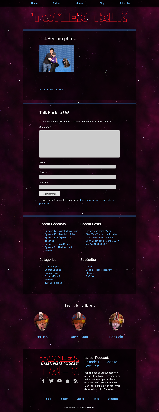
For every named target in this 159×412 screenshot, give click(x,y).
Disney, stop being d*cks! (98, 231)
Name (43, 162)
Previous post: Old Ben (51, 89)
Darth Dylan (79, 337)
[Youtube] (59, 382)
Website (43, 182)
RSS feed (90, 276)
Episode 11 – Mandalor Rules (60, 234)
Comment (45, 127)
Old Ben (42, 337)
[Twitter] (51, 382)
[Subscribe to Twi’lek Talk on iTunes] (67, 382)
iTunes (89, 266)
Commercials (52, 273)
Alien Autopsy (52, 266)
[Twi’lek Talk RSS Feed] (75, 382)
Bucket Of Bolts (53, 269)
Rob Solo (116, 337)
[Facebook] (43, 382)
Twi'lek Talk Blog (53, 282)
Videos (79, 3)
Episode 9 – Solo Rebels (57, 244)
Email (43, 172)
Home (34, 3)
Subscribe (124, 3)
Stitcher (90, 273)
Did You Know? (52, 276)
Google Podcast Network (99, 269)
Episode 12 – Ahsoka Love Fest (61, 231)
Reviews (49, 279)
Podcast (56, 3)
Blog (102, 3)
